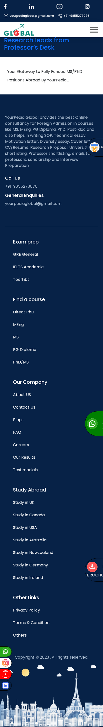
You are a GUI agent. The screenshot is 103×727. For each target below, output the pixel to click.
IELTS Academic (28, 267)
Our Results (24, 457)
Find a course (29, 299)
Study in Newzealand (33, 552)
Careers (21, 445)
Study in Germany (30, 565)
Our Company (30, 382)
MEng (18, 324)
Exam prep (26, 241)
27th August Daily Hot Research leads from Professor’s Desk (38, 40)
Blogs (18, 420)
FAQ (17, 432)
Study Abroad (29, 490)
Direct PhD (23, 312)
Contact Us (24, 407)
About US (22, 395)
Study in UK (23, 502)
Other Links (26, 597)
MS (16, 337)
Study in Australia (29, 540)
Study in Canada (29, 515)
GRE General (25, 254)
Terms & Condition (31, 623)
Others (20, 635)
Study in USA (25, 527)
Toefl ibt (21, 279)
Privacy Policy (26, 610)
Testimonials (25, 470)
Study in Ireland (28, 577)
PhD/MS (21, 362)
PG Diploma (24, 349)
